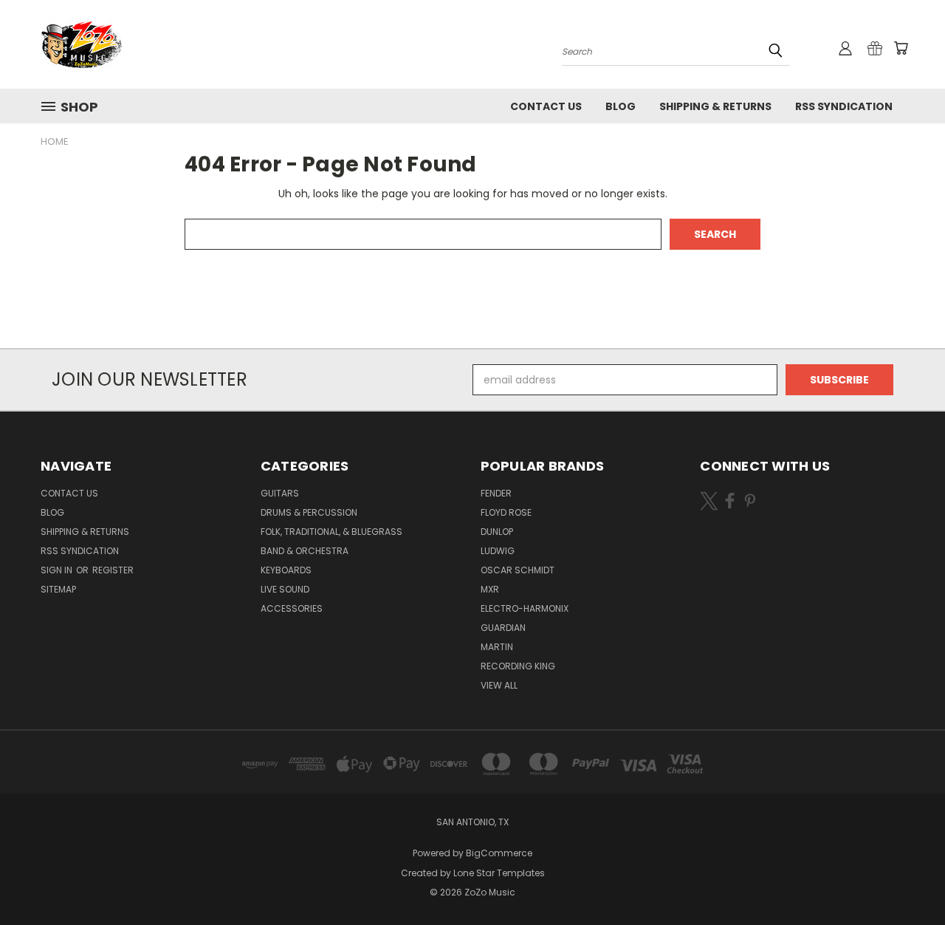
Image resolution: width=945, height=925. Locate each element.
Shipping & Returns (715, 106)
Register (113, 570)
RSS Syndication (844, 106)
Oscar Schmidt (517, 570)
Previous (906, 879)
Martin (497, 647)
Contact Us (546, 106)
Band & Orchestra (304, 551)
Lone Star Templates (499, 873)
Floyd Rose (506, 512)
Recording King (518, 666)
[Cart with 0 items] (900, 48)
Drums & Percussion (309, 512)
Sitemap (58, 589)
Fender (496, 493)
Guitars (280, 493)
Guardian (503, 627)
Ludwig (498, 551)
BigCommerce (499, 853)
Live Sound (285, 589)
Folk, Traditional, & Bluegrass (331, 531)
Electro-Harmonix (524, 608)
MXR (490, 589)
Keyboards (286, 570)
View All (499, 685)
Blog (620, 106)
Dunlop (497, 531)
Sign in (58, 570)
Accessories (292, 608)
